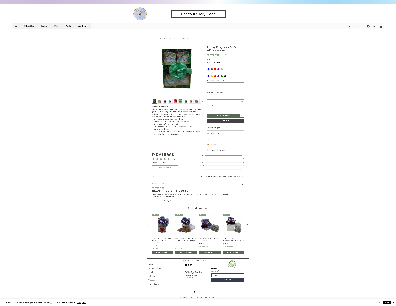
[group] (198, 234)
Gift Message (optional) (215, 92)
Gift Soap (151, 276)
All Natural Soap (154, 268)
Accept (387, 303)
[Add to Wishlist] (242, 116)
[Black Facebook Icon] (198, 292)
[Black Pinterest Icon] (201, 292)
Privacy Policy (81, 303)
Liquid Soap (152, 272)
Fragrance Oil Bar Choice (216, 80)
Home (154, 38)
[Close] (393, 302)
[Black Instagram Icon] (195, 292)
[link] (217, 55)
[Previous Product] (148, 224)
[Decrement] (209, 109)
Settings (377, 303)
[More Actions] (242, 184)
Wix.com (215, 297)
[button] (381, 26)
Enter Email (215, 271)
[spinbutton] (212, 109)
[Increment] (215, 109)
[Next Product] (247, 224)
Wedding (151, 280)
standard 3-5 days (213, 62)
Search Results (153, 284)
